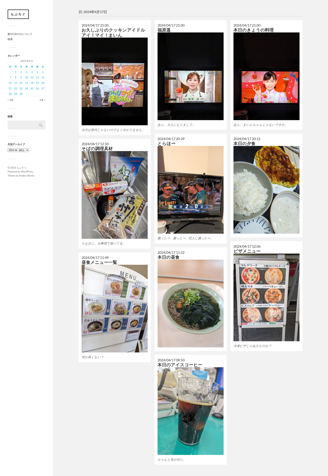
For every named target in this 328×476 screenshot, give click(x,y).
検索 (10, 39)
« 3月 (10, 100)
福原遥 (164, 29)
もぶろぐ (18, 14)
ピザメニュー (247, 251)
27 (42, 88)
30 (21, 93)
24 (26, 88)
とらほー (167, 143)
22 (15, 88)
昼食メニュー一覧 (99, 262)
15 (15, 82)
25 (32, 88)
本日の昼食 (169, 257)
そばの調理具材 (97, 148)
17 (26, 82)
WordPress (27, 171)
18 (32, 82)
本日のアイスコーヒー (180, 364)
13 (42, 77)
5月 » (43, 100)
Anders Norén (26, 175)
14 (10, 82)
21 (10, 88)
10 (26, 77)
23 (21, 88)
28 (10, 93)
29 (15, 93)
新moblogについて (20, 33)
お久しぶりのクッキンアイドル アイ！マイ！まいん (113, 32)
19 (37, 82)
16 (21, 82)
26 (37, 88)
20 (42, 82)
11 (32, 77)
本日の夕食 (244, 143)
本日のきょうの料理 (253, 29)
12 (37, 77)
